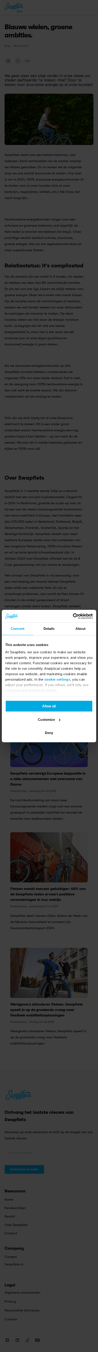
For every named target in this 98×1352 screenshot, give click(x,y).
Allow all (49, 706)
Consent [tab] (17, 629)
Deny (49, 733)
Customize (46, 719)
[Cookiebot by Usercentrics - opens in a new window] (73, 616)
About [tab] (80, 629)
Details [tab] (49, 629)
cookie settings (57, 679)
